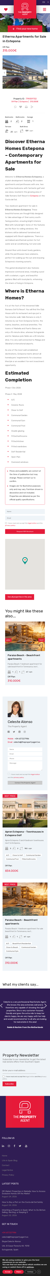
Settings (30, 1272)
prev (8, 640)
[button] (27, 564)
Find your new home (27, 28)
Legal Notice (7, 1170)
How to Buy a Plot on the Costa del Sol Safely (22, 1202)
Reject (18, 1272)
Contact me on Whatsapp (15, 107)
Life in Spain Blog (9, 1160)
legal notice (32, 523)
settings (30, 1267)
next (41, 640)
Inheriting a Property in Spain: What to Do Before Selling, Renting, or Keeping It (23, 1211)
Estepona (34, 196)
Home (4, 1156)
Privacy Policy (8, 1175)
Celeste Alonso (14, 1241)
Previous (4, 73)
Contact (5, 1165)
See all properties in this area (20, 597)
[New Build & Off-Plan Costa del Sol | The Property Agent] (25, 17)
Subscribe (9, 1084)
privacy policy (10, 525)
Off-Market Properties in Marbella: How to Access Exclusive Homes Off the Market (23, 1192)
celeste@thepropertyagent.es (27, 742)
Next (45, 73)
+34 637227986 (9, 1232)
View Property (31, 645)
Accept (7, 1272)
